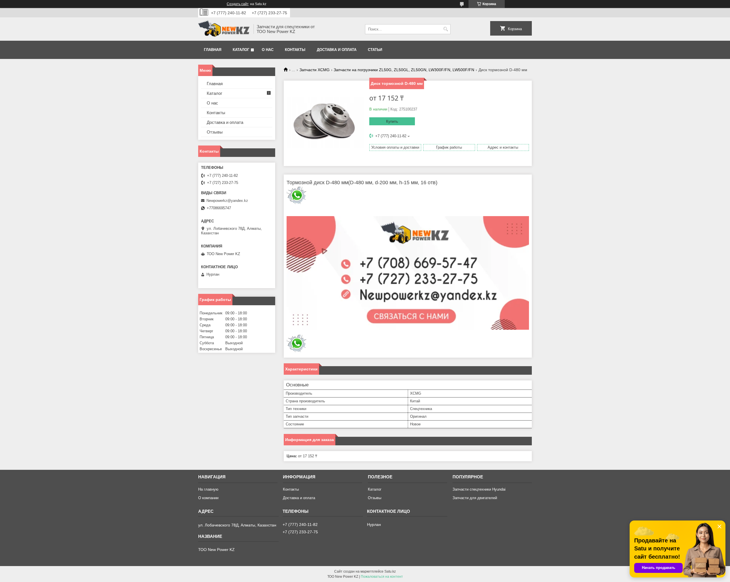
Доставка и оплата (336, 50)
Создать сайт (238, 4)
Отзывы (215, 132)
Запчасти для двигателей (475, 498)
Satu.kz (390, 571)
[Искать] (446, 29)
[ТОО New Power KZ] (224, 29)
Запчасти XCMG (314, 69)
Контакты (295, 50)
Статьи (375, 50)
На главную (208, 489)
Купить (392, 121)
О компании (208, 498)
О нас (267, 50)
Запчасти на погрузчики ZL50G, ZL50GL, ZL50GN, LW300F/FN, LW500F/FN (404, 69)
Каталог (241, 50)
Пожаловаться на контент (382, 577)
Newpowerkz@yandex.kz (227, 200)
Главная (212, 50)
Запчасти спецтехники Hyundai (479, 489)
